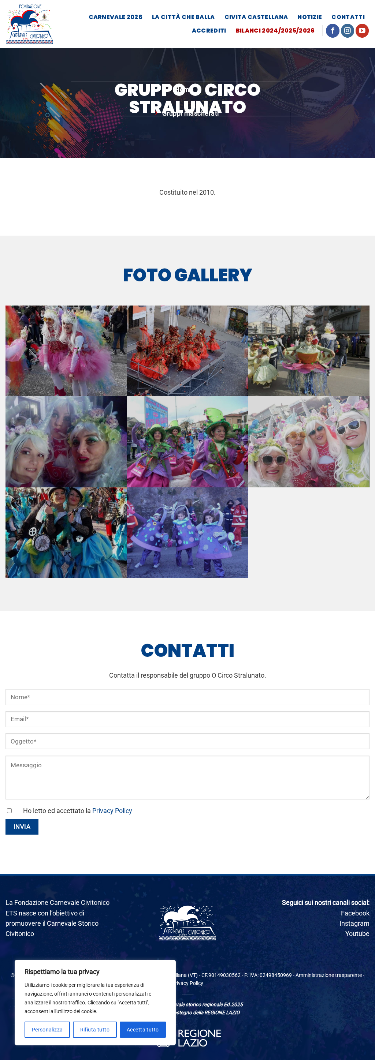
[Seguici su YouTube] (362, 30)
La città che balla (183, 17)
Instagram (354, 923)
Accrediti (209, 30)
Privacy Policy (112, 810)
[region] (95, 1002)
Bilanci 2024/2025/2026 (275, 30)
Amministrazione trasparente (329, 975)
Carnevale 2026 (115, 17)
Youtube (357, 933)
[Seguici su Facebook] (332, 30)
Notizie (309, 17)
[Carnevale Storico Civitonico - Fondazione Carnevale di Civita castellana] (29, 24)
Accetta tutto (143, 1030)
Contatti (348, 17)
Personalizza (47, 1030)
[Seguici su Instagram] (347, 30)
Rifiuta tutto (94, 1030)
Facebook (355, 913)
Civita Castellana (256, 17)
